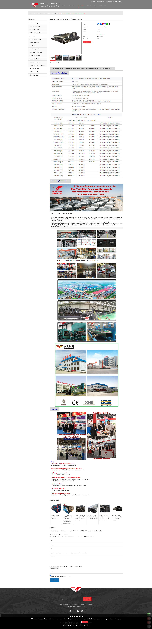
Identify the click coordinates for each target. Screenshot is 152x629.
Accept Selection (76, 622)
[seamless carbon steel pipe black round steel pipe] (56, 508)
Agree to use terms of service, (61, 576)
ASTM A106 (84, 531)
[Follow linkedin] (78, 611)
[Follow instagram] (82, 611)
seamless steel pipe (53, 13)
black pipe (90, 531)
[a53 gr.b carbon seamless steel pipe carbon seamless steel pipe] (117, 508)
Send (54, 580)
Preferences (80, 625)
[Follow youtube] (70, 611)
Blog (88, 6)
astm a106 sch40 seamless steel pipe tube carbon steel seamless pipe (105, 518)
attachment (55, 568)
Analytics (73, 625)
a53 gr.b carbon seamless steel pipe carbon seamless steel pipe (117, 518)
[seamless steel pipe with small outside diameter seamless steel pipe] (80, 508)
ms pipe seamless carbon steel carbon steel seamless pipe (92, 517)
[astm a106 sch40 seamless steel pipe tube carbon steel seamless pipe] (105, 508)
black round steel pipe (66, 531)
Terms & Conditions (69, 576)
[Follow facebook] (74, 611)
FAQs (95, 6)
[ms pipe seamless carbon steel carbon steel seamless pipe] (93, 508)
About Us (72, 6)
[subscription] (87, 599)
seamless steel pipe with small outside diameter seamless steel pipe (80, 518)
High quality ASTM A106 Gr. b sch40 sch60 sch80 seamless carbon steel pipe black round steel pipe (67, 519)
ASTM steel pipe (99, 531)
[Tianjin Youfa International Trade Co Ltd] (34, 4)
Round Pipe (76, 531)
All (35, 13)
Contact (102, 6)
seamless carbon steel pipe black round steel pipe (55, 517)
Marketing (87, 625)
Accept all (84, 622)
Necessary (66, 625)
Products (81, 6)
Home (64, 6)
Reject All (67, 622)
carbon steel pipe (55, 531)
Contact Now (87, 42)
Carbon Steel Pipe (41, 13)
